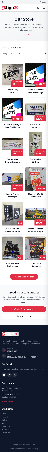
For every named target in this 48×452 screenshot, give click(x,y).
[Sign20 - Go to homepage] (10, 8)
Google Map (6, 401)
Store (4, 423)
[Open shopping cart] (38, 8)
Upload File (6, 433)
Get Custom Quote (25, 309)
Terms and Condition (18, 448)
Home (20, 34)
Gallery (4, 420)
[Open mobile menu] (44, 8)
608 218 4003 (25, 316)
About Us (5, 417)
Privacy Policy (33, 448)
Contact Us (6, 426)
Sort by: (4, 53)
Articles (4, 429)
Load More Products (25, 277)
